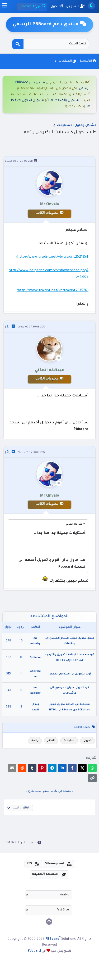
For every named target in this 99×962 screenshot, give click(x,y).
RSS (29, 864)
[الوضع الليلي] (91, 5)
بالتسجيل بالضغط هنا (65, 100)
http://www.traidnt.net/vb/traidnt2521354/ (52, 257)
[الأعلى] (49, 921)
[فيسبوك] (72, 768)
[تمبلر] (32, 768)
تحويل (87, 740)
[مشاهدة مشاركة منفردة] (13, 326)
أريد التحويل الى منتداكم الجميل (70, 674)
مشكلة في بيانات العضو (57, 790)
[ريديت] (22, 768)
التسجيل (73, 6)
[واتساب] (92, 768)
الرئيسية (86, 61)
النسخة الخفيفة (45, 874)
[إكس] (82, 768)
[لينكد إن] (62, 768)
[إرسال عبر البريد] (12, 768)
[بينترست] (42, 768)
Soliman (35, 657)
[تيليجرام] (52, 768)
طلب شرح (34, 790)
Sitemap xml (54, 864)
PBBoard (34, 951)
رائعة (35, 740)
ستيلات (69, 740)
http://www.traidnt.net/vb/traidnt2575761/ (52, 291)
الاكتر (51, 740)
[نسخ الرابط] (92, 778)
